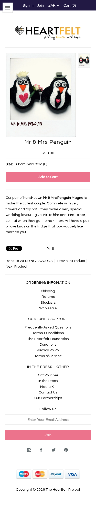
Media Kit (48, 387)
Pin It (50, 248)
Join (40, 5)
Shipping (48, 291)
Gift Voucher (48, 375)
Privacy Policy (48, 350)
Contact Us (48, 392)
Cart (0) (69, 5)
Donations (48, 344)
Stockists (48, 302)
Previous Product (71, 261)
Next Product (16, 266)
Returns (48, 297)
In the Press (48, 381)
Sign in (28, 5)
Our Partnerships (48, 398)
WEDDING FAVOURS (36, 261)
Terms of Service (48, 356)
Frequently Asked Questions (48, 327)
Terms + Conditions (48, 333)
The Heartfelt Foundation (48, 339)
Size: (9, 164)
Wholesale (48, 308)
